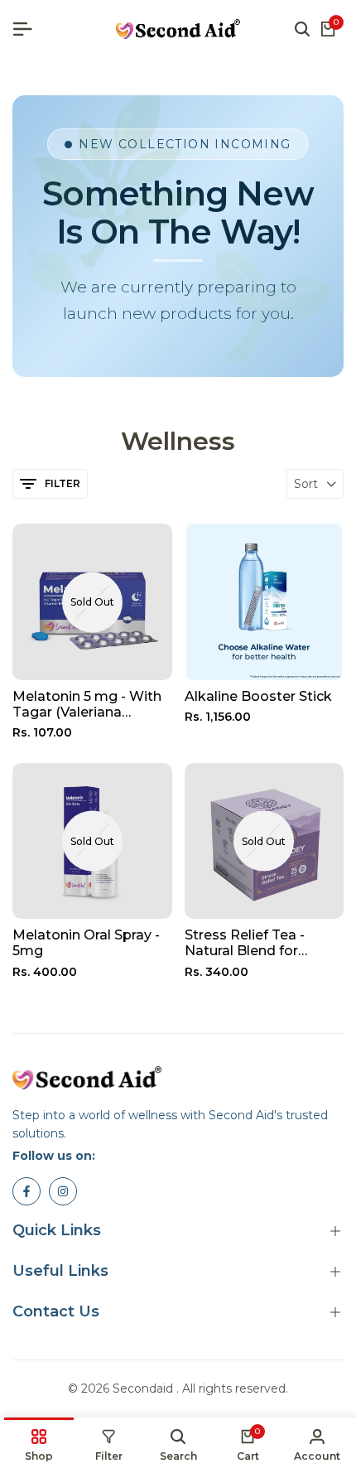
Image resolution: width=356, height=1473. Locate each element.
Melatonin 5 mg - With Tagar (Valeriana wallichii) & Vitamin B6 (86, 704)
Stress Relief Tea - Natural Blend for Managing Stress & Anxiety (248, 943)
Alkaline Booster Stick (258, 696)
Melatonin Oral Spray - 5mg (86, 943)
